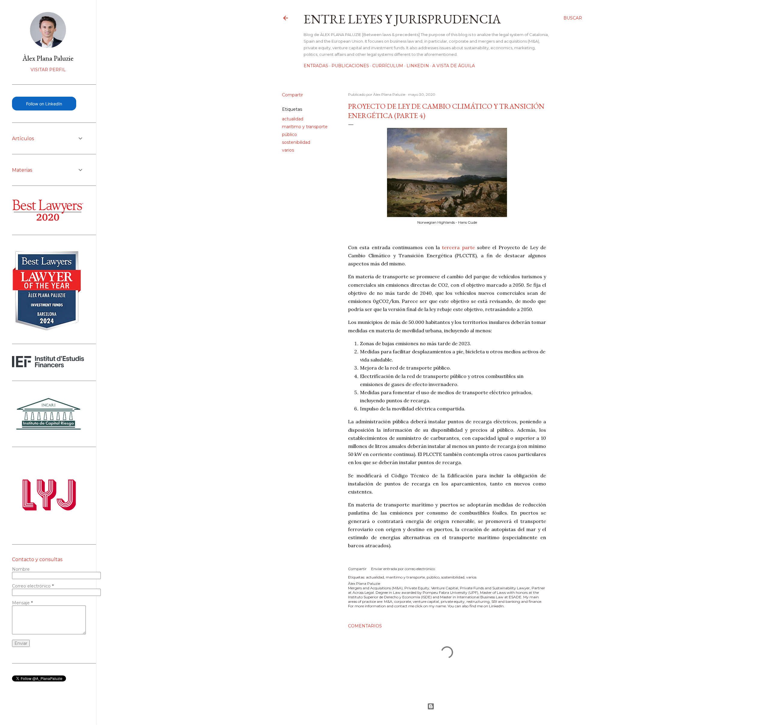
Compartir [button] (292, 95)
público (289, 134)
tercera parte (458, 247)
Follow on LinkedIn (44, 103)
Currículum (387, 65)
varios (288, 150)
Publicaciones (350, 65)
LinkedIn (417, 65)
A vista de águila (453, 65)
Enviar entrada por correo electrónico (403, 568)
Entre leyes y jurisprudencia (402, 19)
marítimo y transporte (305, 126)
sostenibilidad (296, 142)
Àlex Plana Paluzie (48, 58)
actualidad (292, 119)
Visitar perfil (48, 69)
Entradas (316, 65)
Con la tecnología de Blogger (432, 706)
